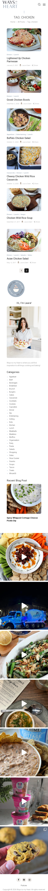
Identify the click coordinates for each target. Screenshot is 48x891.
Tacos (11, 467)
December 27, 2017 (13, 222)
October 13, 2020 (13, 184)
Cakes (11, 395)
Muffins (12, 437)
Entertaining (21, 134)
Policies (24, 885)
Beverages (13, 383)
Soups (23, 214)
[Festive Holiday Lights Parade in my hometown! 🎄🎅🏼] (24, 606)
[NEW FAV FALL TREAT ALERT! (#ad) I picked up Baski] (24, 801)
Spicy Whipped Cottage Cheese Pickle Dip (22, 519)
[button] (8, 496)
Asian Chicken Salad (17, 258)
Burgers (12, 392)
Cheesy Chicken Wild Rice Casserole (21, 178)
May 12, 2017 (11, 262)
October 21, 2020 (13, 142)
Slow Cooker (14, 458)
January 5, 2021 (12, 65)
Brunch (12, 389)
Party (11, 443)
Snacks (12, 461)
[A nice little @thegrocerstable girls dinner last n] (24, 703)
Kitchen (12, 425)
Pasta (11, 446)
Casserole (11, 173)
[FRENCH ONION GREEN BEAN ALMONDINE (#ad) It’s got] (24, 654)
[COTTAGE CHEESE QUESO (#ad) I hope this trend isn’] (24, 752)
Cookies (12, 404)
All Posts (21, 22)
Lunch (16, 55)
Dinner (9, 55)
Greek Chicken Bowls (18, 99)
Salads (23, 255)
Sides (30, 255)
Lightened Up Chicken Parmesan (18, 60)
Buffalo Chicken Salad (18, 138)
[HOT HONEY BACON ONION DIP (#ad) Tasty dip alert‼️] (24, 557)
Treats (11, 470)
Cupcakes (13, 407)
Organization (14, 440)
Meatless (12, 434)
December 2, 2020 (13, 104)
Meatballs (13, 431)
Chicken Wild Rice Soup (19, 217)
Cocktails (12, 401)
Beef (11, 380)
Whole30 (12, 473)
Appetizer (11, 134)
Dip (10, 413)
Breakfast (13, 386)
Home (12, 22)
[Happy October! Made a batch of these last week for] (24, 850)
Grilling (12, 419)
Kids (11, 422)
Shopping (13, 452)
